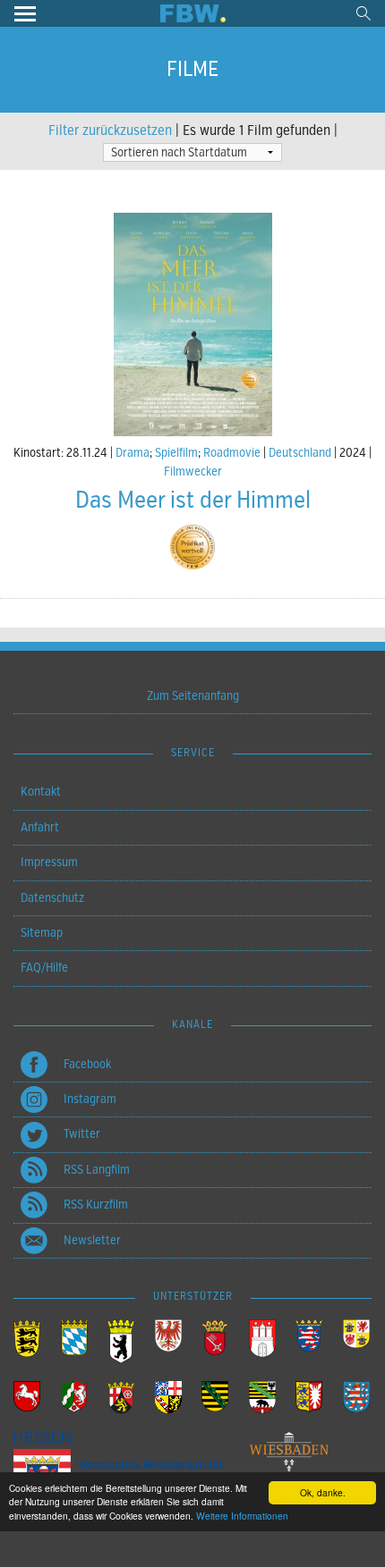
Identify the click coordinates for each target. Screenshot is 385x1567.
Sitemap (42, 932)
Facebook (87, 1064)
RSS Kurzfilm (96, 1204)
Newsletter (92, 1240)
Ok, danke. (323, 1492)
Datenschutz (52, 898)
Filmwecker (193, 471)
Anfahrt (40, 827)
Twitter (82, 1134)
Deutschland (300, 452)
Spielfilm (176, 452)
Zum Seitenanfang (193, 695)
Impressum (49, 862)
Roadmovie (232, 452)
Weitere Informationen (242, 1515)
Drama (133, 452)
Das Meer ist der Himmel (193, 500)
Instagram (90, 1099)
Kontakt (41, 791)
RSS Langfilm (97, 1169)
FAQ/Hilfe (44, 967)
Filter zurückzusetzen (110, 130)
